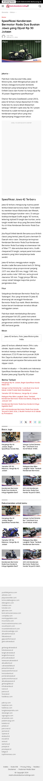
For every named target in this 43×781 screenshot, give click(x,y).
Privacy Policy (26, 767)
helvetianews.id (7, 650)
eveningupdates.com (9, 618)
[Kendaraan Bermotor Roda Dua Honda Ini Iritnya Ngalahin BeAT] (11, 481)
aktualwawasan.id (8, 681)
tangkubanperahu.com (10, 710)
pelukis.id (5, 726)
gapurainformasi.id (8, 639)
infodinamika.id (7, 686)
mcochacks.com (8, 621)
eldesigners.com (8, 603)
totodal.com (6, 608)
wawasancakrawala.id (10, 660)
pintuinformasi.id (8, 668)
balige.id (5, 752)
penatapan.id (6, 749)
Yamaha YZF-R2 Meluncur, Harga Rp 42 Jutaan (19, 393)
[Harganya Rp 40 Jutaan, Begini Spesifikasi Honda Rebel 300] (11, 437)
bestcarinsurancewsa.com (11, 613)
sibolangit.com (7, 713)
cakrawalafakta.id (8, 666)
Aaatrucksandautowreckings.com (21, 775)
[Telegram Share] (35, 422)
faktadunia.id (6, 636)
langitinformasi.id (8, 655)
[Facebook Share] (21, 422)
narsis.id (5, 689)
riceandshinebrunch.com (11, 629)
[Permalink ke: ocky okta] (3, 36)
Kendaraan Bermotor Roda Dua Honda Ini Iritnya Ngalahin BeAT (20, 405)
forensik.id (5, 694)
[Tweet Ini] (26, 422)
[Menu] (3, 6)
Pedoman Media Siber (27, 769)
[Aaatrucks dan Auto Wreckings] (17, 6)
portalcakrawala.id (8, 676)
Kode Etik (14, 767)
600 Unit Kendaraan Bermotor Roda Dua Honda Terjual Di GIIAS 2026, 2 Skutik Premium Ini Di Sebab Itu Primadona (21, 411)
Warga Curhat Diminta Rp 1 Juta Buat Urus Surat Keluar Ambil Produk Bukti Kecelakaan (20, 389)
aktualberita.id (7, 663)
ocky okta (10, 36)
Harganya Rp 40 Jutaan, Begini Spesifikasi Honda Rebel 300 (21, 384)
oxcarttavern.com (8, 626)
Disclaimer (12, 769)
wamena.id (6, 744)
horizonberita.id (7, 673)
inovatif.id (5, 739)
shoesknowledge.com (10, 631)
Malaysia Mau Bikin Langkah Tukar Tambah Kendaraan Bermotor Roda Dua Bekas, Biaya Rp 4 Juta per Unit (21, 399)
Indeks (5, 767)
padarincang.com (8, 721)
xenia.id (4, 741)
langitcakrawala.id (8, 653)
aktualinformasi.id (8, 634)
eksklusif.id (6, 736)
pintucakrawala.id (8, 658)
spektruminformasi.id (9, 678)
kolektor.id (5, 723)
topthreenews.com (9, 754)
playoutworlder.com (9, 598)
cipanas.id (5, 733)
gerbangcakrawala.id (9, 647)
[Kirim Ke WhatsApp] (39, 422)
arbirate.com (6, 595)
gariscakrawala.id (8, 641)
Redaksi (36, 767)
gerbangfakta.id (7, 684)
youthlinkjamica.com (9, 592)
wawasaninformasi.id (9, 671)
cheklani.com (6, 605)
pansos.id (5, 691)
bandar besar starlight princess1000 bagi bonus (19, 579)
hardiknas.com (7, 696)
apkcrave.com (7, 610)
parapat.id (5, 746)
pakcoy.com (6, 703)
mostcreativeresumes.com (12, 623)
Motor (4, 17)
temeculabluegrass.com (10, 600)
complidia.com (7, 616)
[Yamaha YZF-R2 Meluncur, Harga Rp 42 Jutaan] (11, 459)
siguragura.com (7, 715)
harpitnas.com (7, 705)
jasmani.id (5, 731)
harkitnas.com (7, 708)
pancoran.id (6, 728)
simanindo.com (7, 718)
